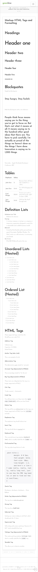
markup (31, 552)
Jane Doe (8, 188)
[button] (33, 4)
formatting (18, 552)
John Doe (8, 182)
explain (20, 241)
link (19, 357)
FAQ (18, 337)
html (25, 552)
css (12, 552)
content (6, 552)
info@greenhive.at (20, 566)
